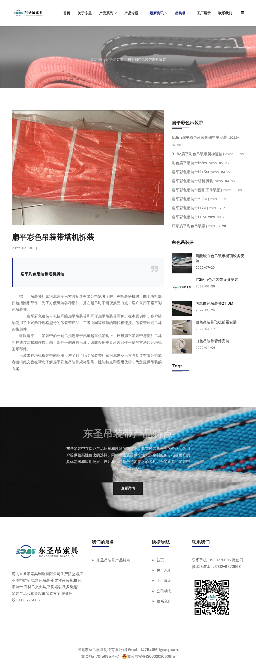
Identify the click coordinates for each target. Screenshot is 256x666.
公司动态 (164, 591)
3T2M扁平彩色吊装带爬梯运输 (208, 153)
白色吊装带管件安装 (212, 341)
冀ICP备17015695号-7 (100, 656)
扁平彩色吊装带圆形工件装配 (207, 190)
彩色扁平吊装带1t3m (200, 162)
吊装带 (47, 335)
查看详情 (128, 488)
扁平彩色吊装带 (111, 59)
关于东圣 (164, 570)
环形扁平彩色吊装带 (199, 226)
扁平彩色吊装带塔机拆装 (203, 181)
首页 (93, 59)
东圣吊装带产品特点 (113, 560)
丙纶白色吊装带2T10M (214, 303)
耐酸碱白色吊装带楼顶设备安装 (220, 258)
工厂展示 (164, 580)
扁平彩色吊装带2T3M (199, 199)
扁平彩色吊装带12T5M (201, 172)
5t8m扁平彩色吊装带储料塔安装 (205, 141)
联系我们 (164, 601)
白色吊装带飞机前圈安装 (216, 322)
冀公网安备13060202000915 (151, 656)
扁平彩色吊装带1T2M (199, 208)
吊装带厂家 (39, 296)
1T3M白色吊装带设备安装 (217, 279)
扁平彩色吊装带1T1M (199, 217)
